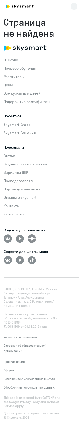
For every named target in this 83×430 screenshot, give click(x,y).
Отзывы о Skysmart (20, 197)
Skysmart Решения (20, 133)
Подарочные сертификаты (27, 101)
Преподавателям (18, 180)
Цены (8, 85)
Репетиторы (14, 76)
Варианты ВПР (16, 172)
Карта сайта (14, 214)
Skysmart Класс (17, 124)
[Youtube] (20, 238)
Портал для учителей (22, 189)
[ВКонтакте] (8, 238)
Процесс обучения (20, 68)
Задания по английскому (26, 164)
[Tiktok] (32, 260)
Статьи (9, 155)
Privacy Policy (30, 402)
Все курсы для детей (22, 93)
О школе (11, 60)
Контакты (12, 205)
